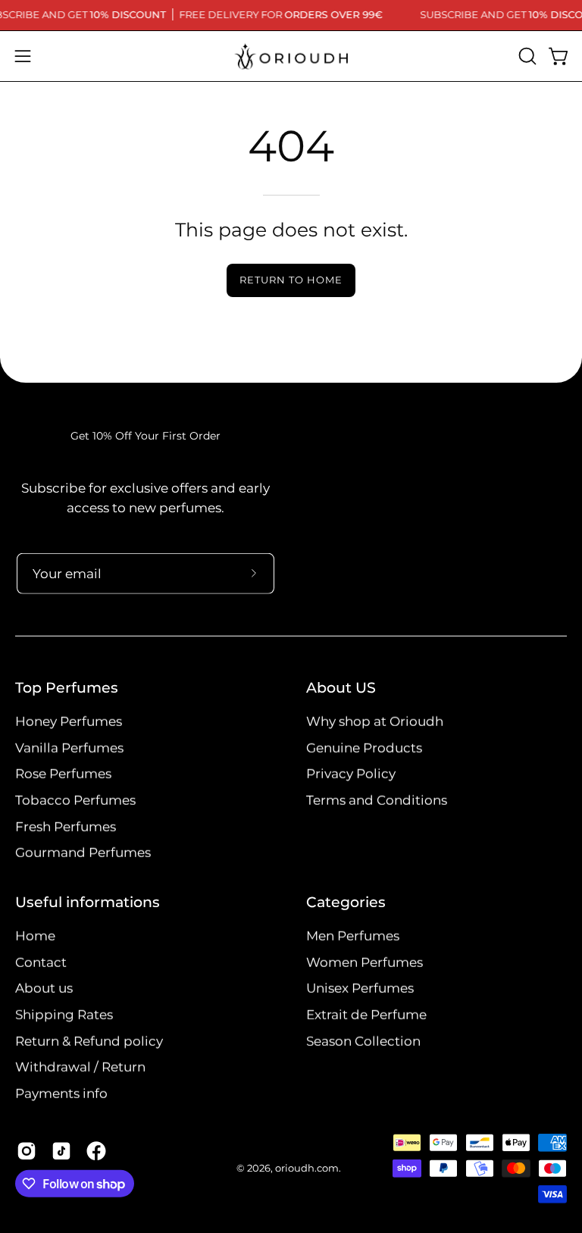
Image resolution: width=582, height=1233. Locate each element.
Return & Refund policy (89, 1040)
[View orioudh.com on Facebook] (96, 1151)
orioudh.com (307, 1168)
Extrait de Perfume (366, 1014)
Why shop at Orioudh (374, 720)
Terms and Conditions (376, 799)
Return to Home (290, 280)
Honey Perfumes (68, 720)
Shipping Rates (64, 1014)
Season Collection (363, 1040)
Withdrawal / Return (80, 1067)
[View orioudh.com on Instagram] (26, 1151)
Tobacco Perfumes (75, 799)
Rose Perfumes (63, 773)
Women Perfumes (364, 961)
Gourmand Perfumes (83, 851)
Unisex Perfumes (360, 988)
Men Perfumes (352, 936)
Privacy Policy (351, 773)
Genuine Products (364, 747)
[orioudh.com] (291, 56)
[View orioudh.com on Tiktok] (61, 1151)
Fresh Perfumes (65, 826)
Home (35, 936)
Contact (41, 961)
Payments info (61, 1092)
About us (44, 988)
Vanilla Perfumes (69, 747)
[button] (526, 56)
